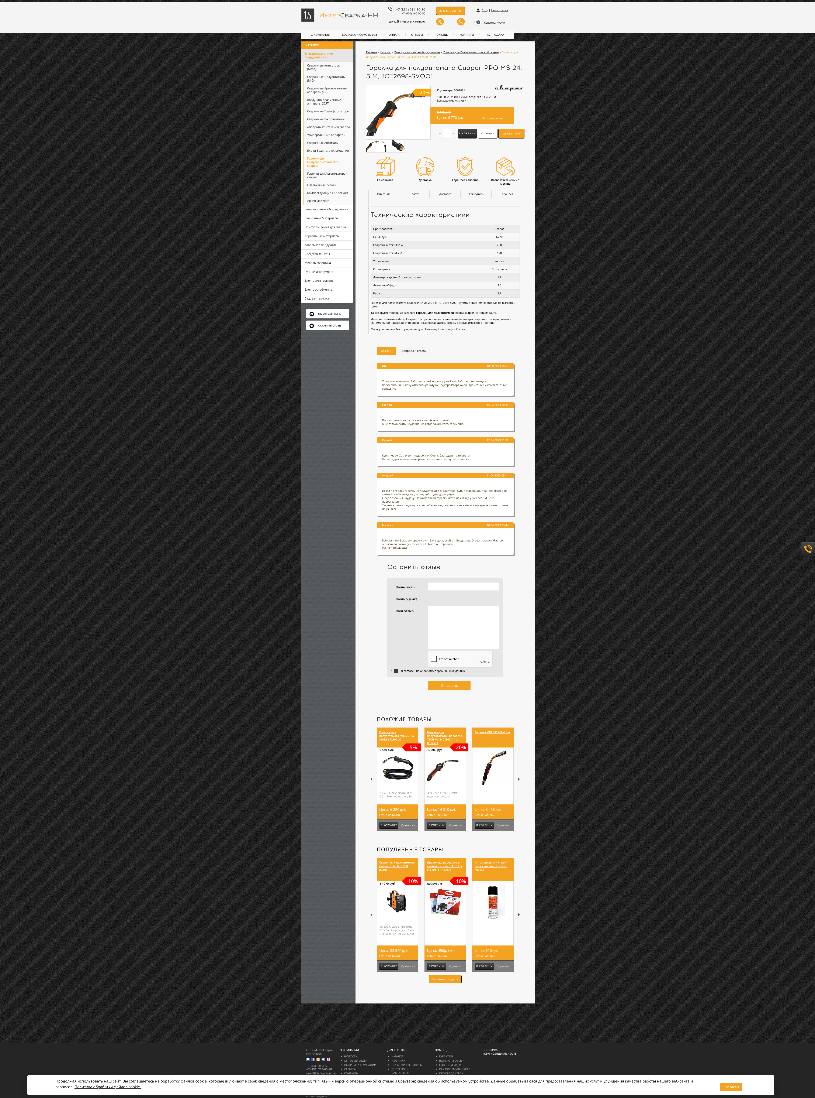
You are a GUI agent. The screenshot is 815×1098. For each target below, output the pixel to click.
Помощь (441, 35)
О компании (320, 35)
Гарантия (446, 1056)
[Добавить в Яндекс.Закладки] (328, 1059)
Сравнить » (487, 133)
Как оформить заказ (454, 1069)
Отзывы (417, 35)
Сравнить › (408, 825)
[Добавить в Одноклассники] (318, 1059)
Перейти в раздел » (445, 979)
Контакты (466, 35)
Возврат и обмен (451, 1061)
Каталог (312, 45)
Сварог (499, 229)
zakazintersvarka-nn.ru (406, 21)
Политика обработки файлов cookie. (107, 1087)
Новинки (399, 1061)
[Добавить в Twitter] (323, 1059)
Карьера (350, 1069)
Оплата (394, 35)
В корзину (467, 133)
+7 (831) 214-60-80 (410, 9)
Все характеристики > (451, 100)
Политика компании (360, 1065)
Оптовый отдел (356, 1061)
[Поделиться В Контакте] (308, 1059)
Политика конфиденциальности (499, 1052)
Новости (351, 1056)
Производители (451, 1073)
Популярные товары (410, 849)
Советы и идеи (450, 1065)
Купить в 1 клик (511, 133)
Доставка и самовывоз (359, 35)
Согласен (731, 1087)
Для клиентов (397, 1050)
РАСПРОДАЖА (495, 35)
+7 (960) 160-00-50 (413, 13)
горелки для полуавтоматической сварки (445, 313)
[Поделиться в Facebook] (313, 1059)
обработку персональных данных (442, 671)
